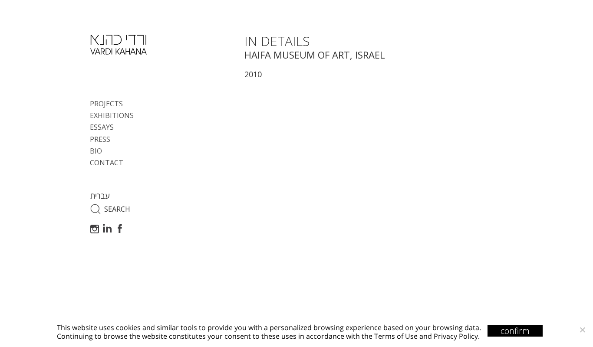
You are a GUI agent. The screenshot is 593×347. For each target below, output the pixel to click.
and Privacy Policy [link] (448, 336)
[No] (582, 329)
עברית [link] (100, 195)
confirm (515, 331)
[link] (118, 45)
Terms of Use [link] (396, 336)
